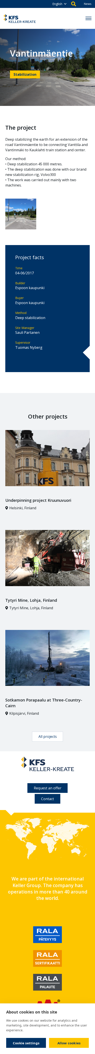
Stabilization (24, 74)
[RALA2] (47, 958)
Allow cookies (69, 1043)
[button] (59, 4)
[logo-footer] (47, 764)
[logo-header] (20, 18)
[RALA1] (47, 934)
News (87, 4)
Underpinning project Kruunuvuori (38, 500)
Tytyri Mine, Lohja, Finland (31, 600)
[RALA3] (47, 982)
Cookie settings (26, 1043)
